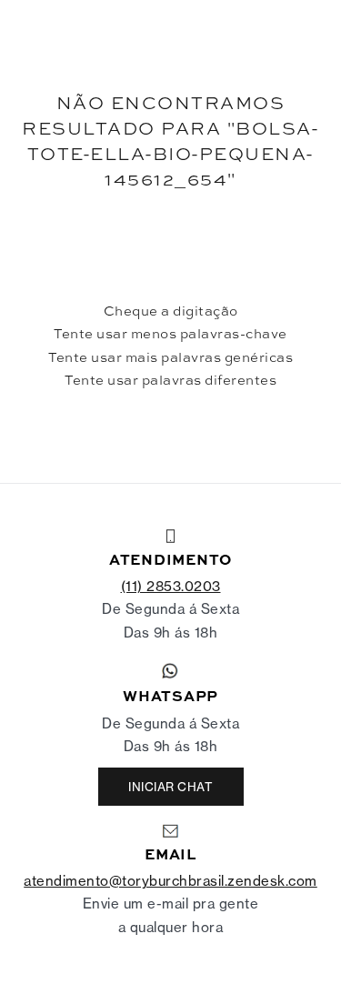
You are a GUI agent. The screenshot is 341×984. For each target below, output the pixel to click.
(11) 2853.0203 (171, 586)
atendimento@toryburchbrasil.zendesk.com (170, 880)
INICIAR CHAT (170, 786)
